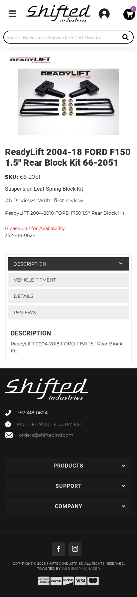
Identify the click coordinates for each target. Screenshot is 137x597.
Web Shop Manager (81, 568)
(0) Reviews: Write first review (44, 200)
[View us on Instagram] (75, 549)
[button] (68, 37)
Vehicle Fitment (35, 280)
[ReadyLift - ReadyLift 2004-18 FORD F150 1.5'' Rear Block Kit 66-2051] (30, 59)
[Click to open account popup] (104, 13)
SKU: (11, 177)
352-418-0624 (32, 413)
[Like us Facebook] (59, 549)
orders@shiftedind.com (46, 435)
